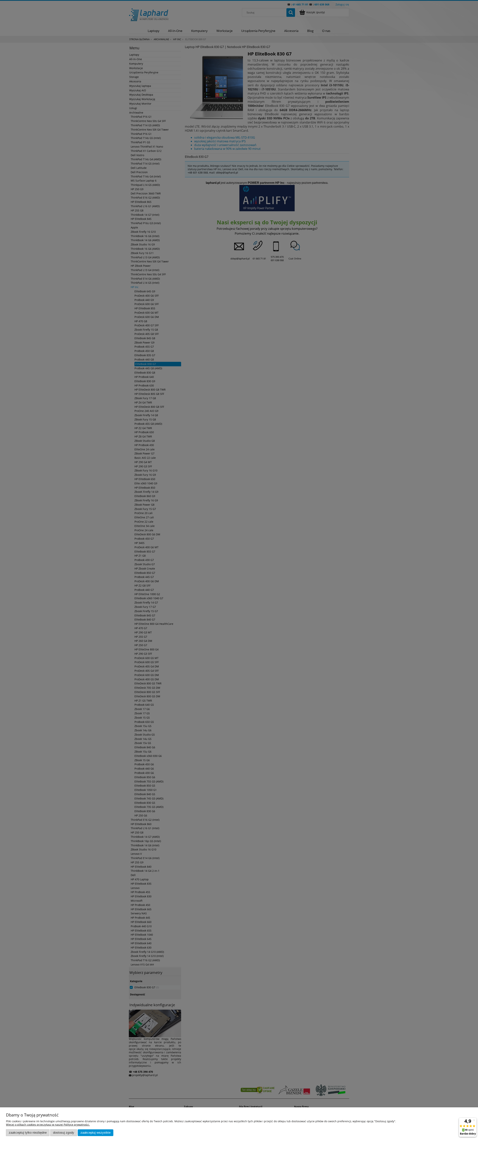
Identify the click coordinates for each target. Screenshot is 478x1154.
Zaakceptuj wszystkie (95, 1132)
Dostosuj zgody (63, 1132)
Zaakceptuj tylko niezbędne (28, 1132)
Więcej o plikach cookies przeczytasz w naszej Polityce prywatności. (48, 1124)
